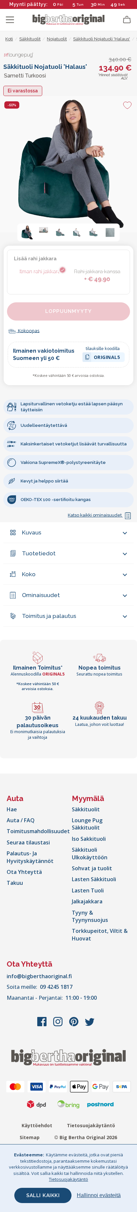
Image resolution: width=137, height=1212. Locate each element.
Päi (60, 4)
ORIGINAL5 (107, 358)
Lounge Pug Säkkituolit (87, 824)
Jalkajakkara (87, 901)
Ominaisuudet (41, 595)
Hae (12, 809)
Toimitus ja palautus (49, 616)
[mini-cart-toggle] (127, 20)
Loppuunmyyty (68, 311)
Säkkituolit (86, 809)
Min (101, 4)
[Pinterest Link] (74, 1025)
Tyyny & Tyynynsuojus (90, 916)
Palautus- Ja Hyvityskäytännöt (30, 857)
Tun (80, 4)
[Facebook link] (42, 1025)
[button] (27, 232)
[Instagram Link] (58, 1025)
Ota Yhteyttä (24, 872)
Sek (121, 4)
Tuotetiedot (39, 553)
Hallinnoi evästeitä (99, 1195)
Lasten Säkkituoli (94, 879)
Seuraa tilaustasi (28, 842)
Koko (29, 574)
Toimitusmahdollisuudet (38, 831)
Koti (9, 38)
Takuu (15, 882)
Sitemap (30, 1137)
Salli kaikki (43, 1195)
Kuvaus (31, 532)
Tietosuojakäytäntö (91, 1125)
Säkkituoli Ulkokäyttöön (89, 853)
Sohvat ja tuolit (92, 868)
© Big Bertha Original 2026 (85, 1137)
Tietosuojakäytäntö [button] (68, 1179)
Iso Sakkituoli (89, 838)
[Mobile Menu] (10, 20)
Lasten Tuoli (88, 890)
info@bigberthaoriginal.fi (39, 976)
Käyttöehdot (37, 1125)
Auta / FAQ (21, 820)
